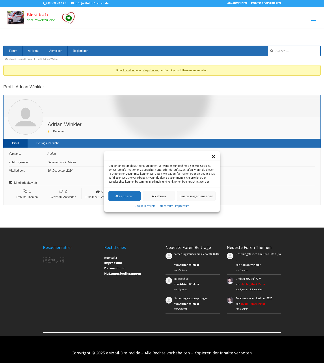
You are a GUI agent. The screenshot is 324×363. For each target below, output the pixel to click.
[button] (213, 156)
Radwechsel (181, 279)
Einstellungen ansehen (196, 196)
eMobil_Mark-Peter (253, 284)
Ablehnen (159, 196)
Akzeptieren (124, 196)
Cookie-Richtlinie (145, 206)
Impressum (182, 206)
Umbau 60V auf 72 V (248, 279)
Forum (13, 50)
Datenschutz (165, 206)
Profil (15, 143)
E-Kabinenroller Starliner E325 (254, 298)
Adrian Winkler (189, 264)
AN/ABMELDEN (237, 3)
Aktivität (33, 50)
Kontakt (110, 258)
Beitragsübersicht (47, 143)
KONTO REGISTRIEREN (266, 3)
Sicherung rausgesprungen (191, 298)
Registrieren (80, 50)
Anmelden (55, 50)
